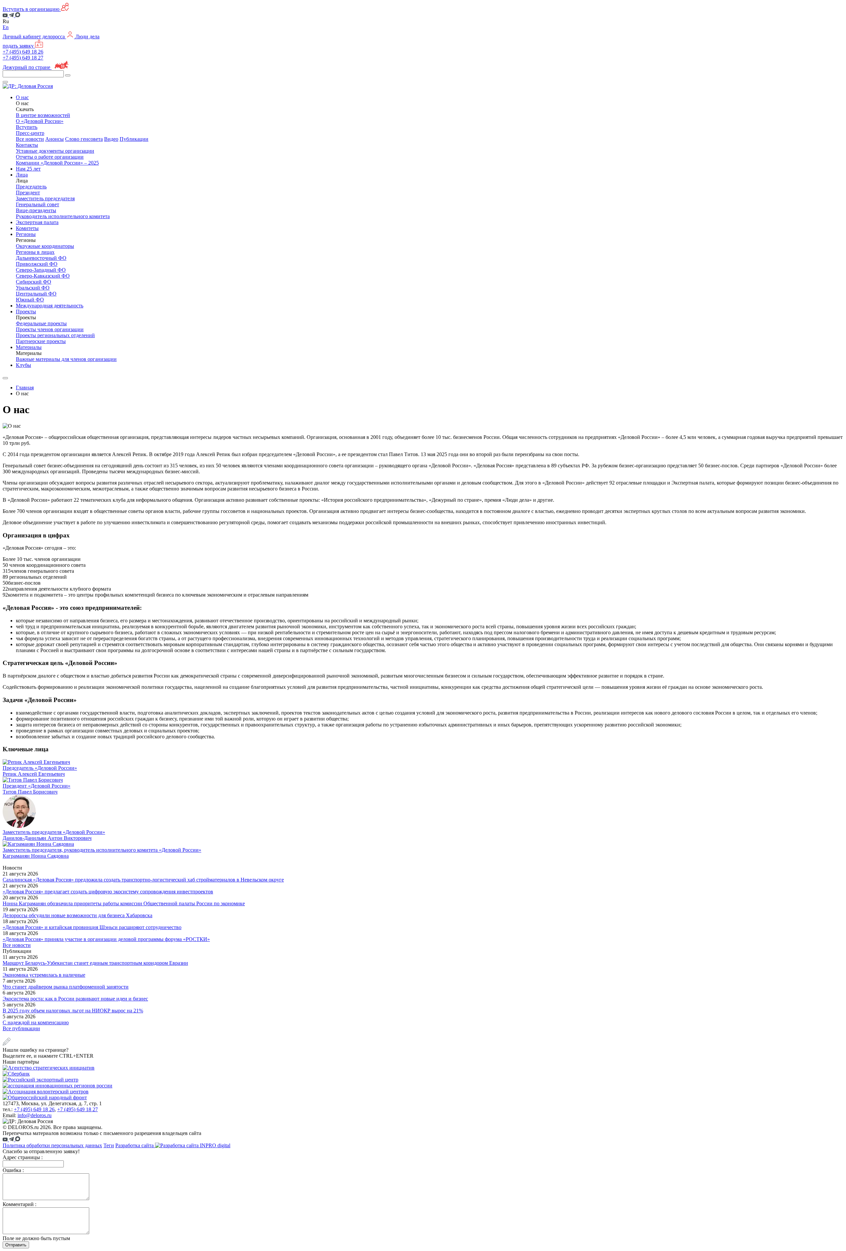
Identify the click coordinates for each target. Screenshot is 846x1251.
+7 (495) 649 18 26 (23, 52)
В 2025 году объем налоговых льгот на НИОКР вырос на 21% (73, 1010)
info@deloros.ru (35, 1115)
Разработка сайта (135, 1145)
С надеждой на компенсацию (36, 1022)
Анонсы (54, 139)
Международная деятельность (49, 305)
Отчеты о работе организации (50, 157)
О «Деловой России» (39, 121)
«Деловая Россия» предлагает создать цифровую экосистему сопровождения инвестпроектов (108, 891)
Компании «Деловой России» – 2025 (57, 163)
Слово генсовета (84, 139)
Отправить (15, 1244)
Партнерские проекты (41, 341)
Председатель (31, 186)
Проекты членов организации (50, 329)
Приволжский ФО (37, 264)
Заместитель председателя (45, 198)
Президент (28, 192)
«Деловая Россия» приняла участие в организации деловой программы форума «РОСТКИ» (106, 939)
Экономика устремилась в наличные (44, 975)
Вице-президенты (36, 210)
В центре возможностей (43, 115)
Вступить (26, 127)
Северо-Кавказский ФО (43, 276)
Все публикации (21, 1028)
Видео (111, 139)
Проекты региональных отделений (55, 335)
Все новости (30, 139)
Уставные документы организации (55, 151)
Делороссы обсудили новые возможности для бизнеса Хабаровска (77, 915)
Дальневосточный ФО (41, 258)
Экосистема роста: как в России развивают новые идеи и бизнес (75, 998)
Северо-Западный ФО (41, 270)
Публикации (134, 139)
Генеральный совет (37, 204)
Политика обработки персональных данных (52, 1145)
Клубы (23, 365)
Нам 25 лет (28, 169)
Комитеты (27, 228)
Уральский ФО (33, 288)
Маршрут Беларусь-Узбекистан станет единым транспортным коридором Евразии (95, 963)
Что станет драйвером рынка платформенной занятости (66, 987)
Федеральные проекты (41, 323)
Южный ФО (30, 299)
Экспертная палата (37, 222)
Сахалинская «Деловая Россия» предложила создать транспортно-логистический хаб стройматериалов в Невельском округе (143, 879)
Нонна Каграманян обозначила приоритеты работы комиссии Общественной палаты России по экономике (124, 903)
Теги (108, 1145)
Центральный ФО (36, 293)
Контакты (27, 145)
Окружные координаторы (45, 246)
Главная (25, 387)
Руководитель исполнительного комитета (63, 216)
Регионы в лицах (35, 252)
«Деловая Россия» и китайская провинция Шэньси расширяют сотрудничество (92, 927)
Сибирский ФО (33, 282)
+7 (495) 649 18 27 (23, 57)
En (6, 27)
